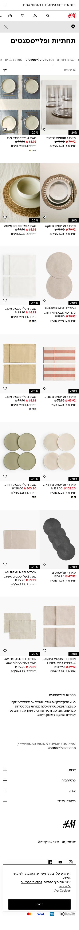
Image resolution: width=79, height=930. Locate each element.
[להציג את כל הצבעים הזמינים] (32, 150)
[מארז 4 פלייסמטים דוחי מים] (20, 451)
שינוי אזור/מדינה (48, 842)
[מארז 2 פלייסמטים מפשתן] (20, 539)
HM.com (69, 744)
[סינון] (5, 70)
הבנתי (39, 904)
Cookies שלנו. (62, 890)
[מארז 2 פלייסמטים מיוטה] (20, 193)
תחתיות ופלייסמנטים (62, 748)
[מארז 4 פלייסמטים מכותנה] (20, 105)
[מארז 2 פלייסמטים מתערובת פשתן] (20, 626)
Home (55, 744)
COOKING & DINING (34, 744)
